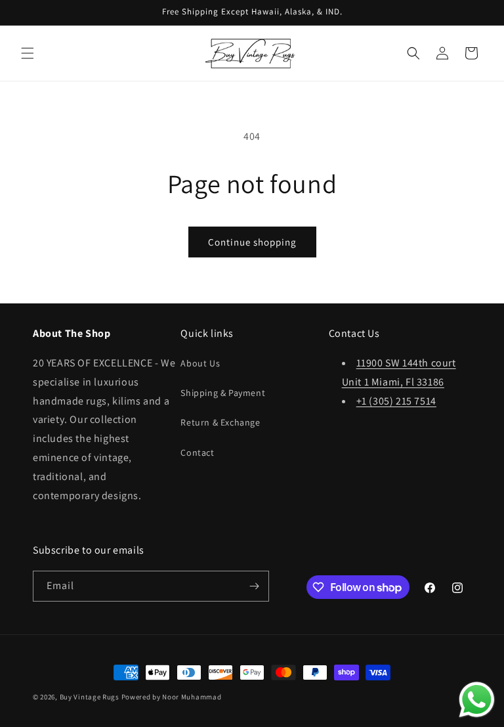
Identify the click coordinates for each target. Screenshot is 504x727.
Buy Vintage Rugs (89, 696)
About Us (200, 363)
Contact (197, 452)
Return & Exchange (220, 422)
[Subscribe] (254, 586)
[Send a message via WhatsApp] (476, 699)
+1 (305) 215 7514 (396, 401)
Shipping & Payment (222, 393)
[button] (27, 53)
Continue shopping (252, 242)
